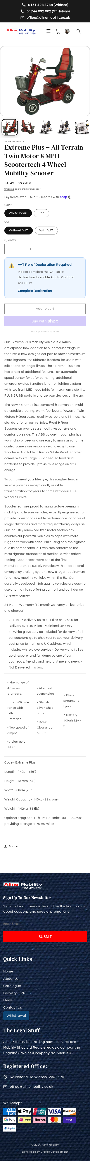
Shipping (9, 189)
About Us (11, 978)
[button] (78, 31)
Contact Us (12, 1007)
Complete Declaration (35, 291)
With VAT (46, 230)
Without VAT (18, 230)
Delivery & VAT (15, 993)
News (8, 1000)
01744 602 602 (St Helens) (48, 11)
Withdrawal (16, 1015)
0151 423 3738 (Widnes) (48, 5)
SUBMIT (45, 937)
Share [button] (13, 846)
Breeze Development (54, 1151)
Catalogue (12, 986)
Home (8, 971)
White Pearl (18, 213)
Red (41, 213)
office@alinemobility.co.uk (48, 17)
